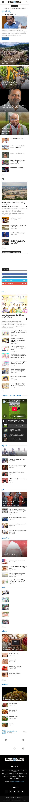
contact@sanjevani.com (17, 781)
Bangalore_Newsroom (6, 206)
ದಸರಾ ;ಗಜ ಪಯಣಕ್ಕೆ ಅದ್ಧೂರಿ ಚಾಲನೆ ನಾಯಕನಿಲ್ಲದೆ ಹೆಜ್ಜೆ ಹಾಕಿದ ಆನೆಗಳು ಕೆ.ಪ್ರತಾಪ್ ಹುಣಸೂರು (17, 162)
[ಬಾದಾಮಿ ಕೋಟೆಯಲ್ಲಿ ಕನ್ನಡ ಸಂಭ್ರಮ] (5, 474)
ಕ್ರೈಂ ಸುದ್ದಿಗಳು (6, 538)
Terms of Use (13, 797)
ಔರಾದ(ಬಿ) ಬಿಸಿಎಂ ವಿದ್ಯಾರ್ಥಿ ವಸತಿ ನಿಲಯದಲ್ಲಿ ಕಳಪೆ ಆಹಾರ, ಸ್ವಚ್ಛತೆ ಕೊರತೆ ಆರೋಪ (18, 348)
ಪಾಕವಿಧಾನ (5, 684)
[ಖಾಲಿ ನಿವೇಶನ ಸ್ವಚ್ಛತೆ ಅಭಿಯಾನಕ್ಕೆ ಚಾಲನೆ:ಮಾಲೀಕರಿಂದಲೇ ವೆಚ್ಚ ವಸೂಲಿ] (14, 77)
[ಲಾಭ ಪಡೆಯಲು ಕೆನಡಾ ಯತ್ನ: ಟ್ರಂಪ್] (5, 234)
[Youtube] (22, 791)
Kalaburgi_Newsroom (6, 319)
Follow (24, 277)
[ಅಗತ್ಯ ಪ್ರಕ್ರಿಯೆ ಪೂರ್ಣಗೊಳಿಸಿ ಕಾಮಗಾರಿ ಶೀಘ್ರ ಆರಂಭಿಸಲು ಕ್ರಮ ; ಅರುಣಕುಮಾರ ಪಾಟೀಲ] (5, 332)
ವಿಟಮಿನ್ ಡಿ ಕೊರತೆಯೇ (9, 647)
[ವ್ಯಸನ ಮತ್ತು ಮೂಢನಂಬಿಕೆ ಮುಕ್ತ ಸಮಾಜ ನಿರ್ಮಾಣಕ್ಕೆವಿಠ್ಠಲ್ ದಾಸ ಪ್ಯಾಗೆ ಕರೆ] (5, 363)
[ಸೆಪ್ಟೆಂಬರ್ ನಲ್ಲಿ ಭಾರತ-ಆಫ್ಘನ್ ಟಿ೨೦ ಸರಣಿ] (5, 519)
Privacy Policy (20, 797)
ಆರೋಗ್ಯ (4, 631)
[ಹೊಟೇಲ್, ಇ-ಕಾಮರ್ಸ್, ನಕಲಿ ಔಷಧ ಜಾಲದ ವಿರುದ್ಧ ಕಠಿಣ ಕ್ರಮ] (5, 147)
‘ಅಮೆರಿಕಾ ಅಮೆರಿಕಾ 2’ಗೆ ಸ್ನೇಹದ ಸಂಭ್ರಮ (17, 465)
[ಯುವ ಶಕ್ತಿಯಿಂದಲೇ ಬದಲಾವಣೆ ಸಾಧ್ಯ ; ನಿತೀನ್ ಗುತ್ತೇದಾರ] (14, 304)
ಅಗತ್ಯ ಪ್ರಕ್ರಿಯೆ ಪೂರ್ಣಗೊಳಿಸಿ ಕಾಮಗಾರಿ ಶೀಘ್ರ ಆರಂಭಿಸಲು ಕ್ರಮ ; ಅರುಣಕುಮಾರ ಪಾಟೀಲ (19, 332)
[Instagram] (10, 791)
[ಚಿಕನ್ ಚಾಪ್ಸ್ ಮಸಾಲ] (5, 718)
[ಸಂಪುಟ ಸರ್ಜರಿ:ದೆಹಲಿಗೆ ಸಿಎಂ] (5, 140)
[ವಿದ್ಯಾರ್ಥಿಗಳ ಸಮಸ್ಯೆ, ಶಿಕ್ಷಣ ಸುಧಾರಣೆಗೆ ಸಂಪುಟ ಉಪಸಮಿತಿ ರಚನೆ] (14, 100)
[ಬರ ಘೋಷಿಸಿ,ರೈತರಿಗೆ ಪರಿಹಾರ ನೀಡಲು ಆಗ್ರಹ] (5, 378)
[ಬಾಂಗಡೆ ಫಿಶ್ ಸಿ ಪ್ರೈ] (5, 705)
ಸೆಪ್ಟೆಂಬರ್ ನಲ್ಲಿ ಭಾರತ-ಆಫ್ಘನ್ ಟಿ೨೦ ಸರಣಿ (17, 517)
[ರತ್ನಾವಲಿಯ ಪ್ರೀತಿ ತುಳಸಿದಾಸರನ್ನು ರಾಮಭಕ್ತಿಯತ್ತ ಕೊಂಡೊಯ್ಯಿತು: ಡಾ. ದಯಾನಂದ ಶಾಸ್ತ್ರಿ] (5, 340)
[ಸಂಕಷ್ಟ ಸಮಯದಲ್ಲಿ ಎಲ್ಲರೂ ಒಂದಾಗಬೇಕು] (14, 123)
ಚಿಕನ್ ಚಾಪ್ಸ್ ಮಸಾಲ (13, 716)
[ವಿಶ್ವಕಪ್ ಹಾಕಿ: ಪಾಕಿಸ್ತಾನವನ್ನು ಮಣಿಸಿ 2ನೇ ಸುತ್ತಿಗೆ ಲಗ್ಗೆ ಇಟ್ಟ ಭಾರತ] (14, 499)
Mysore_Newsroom (7, 649)
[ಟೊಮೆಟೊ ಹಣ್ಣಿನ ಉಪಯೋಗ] (5, 668)
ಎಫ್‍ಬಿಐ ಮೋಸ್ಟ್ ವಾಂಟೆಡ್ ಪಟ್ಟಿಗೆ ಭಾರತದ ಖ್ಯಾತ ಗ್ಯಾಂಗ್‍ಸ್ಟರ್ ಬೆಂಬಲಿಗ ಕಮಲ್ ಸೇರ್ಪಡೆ (18, 242)
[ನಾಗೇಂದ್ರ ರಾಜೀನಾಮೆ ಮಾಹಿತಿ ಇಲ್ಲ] (5, 155)
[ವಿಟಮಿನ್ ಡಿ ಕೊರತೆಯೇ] (14, 642)
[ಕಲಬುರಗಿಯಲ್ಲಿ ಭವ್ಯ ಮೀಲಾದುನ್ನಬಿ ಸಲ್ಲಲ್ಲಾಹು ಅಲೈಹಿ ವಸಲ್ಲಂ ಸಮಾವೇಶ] (5, 386)
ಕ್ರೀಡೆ (3, 490)
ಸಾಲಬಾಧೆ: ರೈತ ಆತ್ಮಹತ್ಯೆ (8, 554)
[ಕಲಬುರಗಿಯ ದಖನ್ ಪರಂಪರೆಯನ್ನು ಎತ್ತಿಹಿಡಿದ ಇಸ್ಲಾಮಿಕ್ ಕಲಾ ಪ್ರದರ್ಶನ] (5, 371)
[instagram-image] (6, 739)
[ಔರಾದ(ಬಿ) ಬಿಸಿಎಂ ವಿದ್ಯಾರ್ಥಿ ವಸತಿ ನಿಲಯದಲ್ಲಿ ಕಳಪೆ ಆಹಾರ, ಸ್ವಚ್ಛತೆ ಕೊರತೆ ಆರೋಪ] (5, 348)
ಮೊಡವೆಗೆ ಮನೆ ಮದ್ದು (13, 653)
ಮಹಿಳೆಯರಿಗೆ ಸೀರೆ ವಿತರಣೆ (16, 218)
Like (25, 273)
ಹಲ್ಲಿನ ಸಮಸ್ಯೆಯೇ (13, 660)
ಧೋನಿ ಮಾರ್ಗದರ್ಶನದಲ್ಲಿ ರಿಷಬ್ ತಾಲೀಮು (17, 524)
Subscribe (24, 283)
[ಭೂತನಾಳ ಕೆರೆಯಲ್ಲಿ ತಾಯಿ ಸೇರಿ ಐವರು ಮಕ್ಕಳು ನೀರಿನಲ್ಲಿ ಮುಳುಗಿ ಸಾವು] (5, 574)
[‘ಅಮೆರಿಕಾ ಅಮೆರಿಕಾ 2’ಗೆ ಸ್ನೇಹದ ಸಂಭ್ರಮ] (5, 467)
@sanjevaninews (12, 731)
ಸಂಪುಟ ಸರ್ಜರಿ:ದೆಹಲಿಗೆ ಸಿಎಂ (16, 138)
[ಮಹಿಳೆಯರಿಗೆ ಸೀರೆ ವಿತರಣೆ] (5, 220)
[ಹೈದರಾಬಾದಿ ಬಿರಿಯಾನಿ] (14, 694)
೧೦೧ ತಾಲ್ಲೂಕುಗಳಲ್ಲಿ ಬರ (9, 15)
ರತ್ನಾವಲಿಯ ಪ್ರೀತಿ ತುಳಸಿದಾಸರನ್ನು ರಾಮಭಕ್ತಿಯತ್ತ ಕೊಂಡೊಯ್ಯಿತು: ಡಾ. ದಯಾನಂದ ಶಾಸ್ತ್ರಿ (18, 340)
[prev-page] (2, 175)
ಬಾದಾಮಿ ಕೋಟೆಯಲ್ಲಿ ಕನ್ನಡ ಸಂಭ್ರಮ (16, 472)
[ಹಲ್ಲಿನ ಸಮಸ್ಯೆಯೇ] (5, 661)
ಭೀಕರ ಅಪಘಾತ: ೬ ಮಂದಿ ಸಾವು (16, 167)
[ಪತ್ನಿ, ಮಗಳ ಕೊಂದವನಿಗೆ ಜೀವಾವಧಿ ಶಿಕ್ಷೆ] (5, 561)
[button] (2, 2)
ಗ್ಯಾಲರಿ (3, 587)
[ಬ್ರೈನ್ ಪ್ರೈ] (5, 725)
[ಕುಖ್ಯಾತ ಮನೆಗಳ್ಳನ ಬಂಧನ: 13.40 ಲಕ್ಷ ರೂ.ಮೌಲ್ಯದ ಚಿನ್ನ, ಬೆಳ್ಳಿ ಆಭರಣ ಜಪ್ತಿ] (5, 581)
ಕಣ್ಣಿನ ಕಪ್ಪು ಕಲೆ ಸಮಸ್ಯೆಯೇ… (15, 673)
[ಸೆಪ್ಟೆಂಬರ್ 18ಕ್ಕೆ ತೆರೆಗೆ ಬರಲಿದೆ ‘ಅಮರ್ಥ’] (5, 460)
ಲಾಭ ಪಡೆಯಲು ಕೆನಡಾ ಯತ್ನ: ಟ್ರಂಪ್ (18, 232)
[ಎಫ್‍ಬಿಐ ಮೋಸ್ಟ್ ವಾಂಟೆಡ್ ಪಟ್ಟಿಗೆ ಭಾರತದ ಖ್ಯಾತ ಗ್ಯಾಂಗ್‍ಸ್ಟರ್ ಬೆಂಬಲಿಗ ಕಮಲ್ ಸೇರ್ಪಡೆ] (5, 242)
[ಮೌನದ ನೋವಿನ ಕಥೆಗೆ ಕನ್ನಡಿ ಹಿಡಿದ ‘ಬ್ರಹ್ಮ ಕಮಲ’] (5, 480)
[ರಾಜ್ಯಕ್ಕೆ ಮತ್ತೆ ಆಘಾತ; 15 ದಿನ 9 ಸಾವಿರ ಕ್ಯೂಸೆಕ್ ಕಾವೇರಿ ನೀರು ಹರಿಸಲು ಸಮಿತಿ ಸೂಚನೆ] (5, 227)
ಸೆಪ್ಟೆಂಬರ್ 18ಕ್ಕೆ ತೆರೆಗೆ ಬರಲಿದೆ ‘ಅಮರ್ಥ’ (17, 459)
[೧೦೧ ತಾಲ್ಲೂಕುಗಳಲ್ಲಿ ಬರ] (14, 22)
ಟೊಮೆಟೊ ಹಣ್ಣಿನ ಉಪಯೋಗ (15, 666)
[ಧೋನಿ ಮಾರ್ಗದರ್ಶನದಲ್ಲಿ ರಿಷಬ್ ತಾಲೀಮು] (5, 525)
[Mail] (14, 791)
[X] (18, 791)
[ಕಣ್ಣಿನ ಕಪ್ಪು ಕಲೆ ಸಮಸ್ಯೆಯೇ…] (5, 674)
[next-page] (5, 175)
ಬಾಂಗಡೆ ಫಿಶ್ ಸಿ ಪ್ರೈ (13, 703)
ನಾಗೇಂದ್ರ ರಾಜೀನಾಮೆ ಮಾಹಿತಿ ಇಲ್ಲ (17, 153)
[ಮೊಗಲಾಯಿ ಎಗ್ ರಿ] (5, 711)
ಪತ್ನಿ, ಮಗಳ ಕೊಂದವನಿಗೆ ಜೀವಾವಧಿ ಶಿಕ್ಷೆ (17, 560)
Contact (7, 797)
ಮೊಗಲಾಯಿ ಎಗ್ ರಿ (13, 710)
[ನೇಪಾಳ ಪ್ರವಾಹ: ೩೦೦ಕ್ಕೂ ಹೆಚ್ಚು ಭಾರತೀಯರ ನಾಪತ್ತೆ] (14, 53)
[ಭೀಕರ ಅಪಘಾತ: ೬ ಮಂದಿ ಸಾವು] (5, 169)
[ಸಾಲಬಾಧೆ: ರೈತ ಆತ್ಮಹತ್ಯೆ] (14, 548)
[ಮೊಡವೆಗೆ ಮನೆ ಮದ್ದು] (5, 655)
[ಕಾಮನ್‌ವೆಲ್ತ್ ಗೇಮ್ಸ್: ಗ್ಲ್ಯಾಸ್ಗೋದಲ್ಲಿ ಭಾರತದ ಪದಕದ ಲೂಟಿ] (5, 532)
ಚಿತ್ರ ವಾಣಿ (4, 445)
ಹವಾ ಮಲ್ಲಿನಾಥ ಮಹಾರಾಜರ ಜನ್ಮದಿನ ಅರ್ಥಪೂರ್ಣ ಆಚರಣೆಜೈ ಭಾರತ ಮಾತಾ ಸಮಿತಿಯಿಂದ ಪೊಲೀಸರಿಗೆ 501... (18, 355)
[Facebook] (6, 791)
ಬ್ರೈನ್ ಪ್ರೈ (11, 723)
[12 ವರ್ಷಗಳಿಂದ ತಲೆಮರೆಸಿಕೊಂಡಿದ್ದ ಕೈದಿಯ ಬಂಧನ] (5, 568)
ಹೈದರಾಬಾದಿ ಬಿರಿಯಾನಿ (8, 697)
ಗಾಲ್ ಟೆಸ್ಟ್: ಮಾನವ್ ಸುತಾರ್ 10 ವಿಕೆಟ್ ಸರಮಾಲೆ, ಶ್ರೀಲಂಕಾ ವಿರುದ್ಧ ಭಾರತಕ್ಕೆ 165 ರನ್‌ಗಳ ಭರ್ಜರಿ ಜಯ (17, 511)
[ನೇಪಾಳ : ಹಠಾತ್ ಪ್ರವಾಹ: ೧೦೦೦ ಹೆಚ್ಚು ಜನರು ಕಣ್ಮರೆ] (14, 191)
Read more (5, 38)
